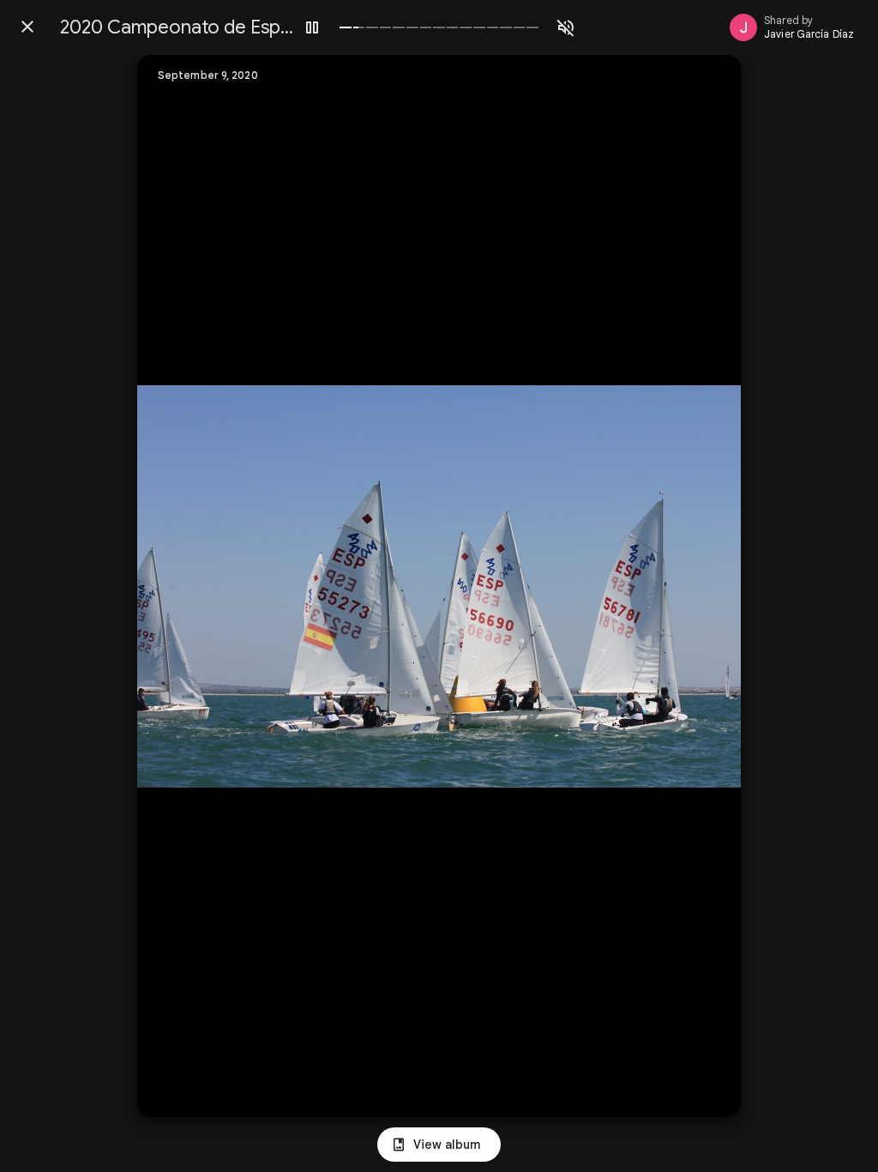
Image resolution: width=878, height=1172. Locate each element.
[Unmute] (566, 27)
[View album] (439, 1144)
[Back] (27, 26)
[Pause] (312, 27)
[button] (185, 586)
